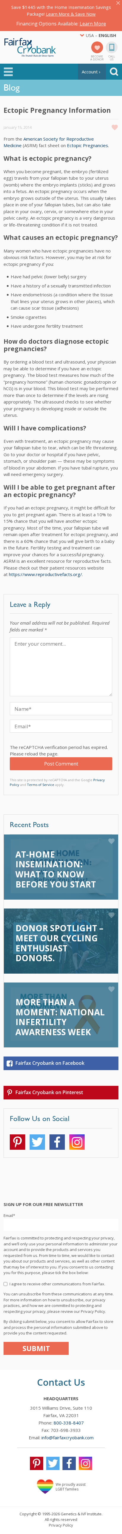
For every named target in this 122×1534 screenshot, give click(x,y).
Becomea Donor (97, 57)
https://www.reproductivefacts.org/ (45, 574)
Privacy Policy (61, 1525)
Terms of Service (40, 784)
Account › (91, 72)
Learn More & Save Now (71, 14)
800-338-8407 (69, 1423)
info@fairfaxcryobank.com (67, 1437)
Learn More (93, 23)
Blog (12, 87)
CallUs (111, 57)
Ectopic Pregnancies (87, 145)
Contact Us (61, 1382)
